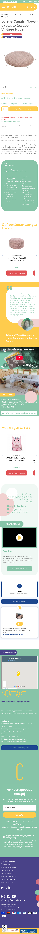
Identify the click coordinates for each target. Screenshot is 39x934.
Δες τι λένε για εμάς (19, 601)
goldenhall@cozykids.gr (18, 741)
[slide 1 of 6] (19, 60)
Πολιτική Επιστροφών (8, 876)
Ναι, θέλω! (19, 815)
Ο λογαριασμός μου (8, 861)
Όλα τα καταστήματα (19, 748)
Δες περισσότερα (19, 569)
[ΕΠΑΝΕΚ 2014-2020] (10, 931)
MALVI (14, 904)
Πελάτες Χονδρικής (8, 882)
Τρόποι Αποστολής (7, 870)
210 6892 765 (20, 731)
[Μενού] (3, 4)
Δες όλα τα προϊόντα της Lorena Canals (19, 413)
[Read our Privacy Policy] (35, 841)
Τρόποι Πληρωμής (7, 873)
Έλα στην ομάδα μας (8, 879)
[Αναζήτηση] (27, 7)
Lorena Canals (8, 93)
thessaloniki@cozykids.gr (18, 739)
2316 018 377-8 (7, 731)
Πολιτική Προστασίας (8, 867)
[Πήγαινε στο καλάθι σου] (33, 7)
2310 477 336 (6, 726)
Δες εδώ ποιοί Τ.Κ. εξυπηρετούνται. (11, 121)
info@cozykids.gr (12, 736)
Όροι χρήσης (5, 864)
